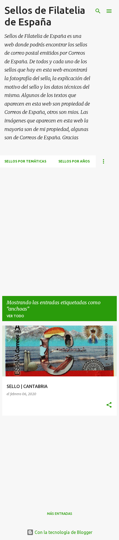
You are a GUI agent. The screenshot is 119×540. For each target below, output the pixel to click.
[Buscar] (98, 11)
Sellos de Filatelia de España (44, 15)
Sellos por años (74, 161)
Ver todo (15, 316)
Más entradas (59, 513)
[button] (109, 405)
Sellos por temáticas (25, 161)
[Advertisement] (59, 226)
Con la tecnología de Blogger (62, 532)
